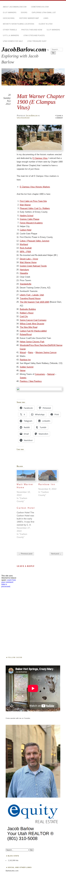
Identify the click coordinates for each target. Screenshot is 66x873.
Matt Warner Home (28, 262)
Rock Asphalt (26, 248)
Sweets (23, 378)
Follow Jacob (15, 657)
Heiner (22, 370)
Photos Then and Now (31, 30)
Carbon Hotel (25, 230)
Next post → (56, 554)
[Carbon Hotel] (27, 522)
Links (45, 18)
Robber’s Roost (26, 313)
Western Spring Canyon (45, 352)
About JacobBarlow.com (14, 7)
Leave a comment (59, 117)
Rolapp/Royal (26, 334)
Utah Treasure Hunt (37, 41)
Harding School (26, 215)
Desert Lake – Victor (29, 259)
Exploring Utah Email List (44, 12)
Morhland (24, 244)
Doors (24, 12)
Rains (30, 352)
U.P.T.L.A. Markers (11, 35)
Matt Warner (25, 205)
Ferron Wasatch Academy (31, 223)
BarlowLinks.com (12, 871)
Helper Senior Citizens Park (32, 342)
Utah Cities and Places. (34, 35)
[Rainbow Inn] (47, 475)
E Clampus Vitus (40, 158)
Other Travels (10, 30)
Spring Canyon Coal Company (33, 320)
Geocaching (9, 18)
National (50, 374)
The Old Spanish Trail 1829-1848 (34, 302)
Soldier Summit (26, 367)
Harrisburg (24, 269)
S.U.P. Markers (53, 30)
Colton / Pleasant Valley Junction (34, 241)
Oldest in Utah (45, 24)
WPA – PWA (25, 251)
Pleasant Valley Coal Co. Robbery (35, 208)
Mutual (23, 352)
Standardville (25, 284)
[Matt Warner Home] (26, 475)
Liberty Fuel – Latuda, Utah (32, 295)
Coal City (24, 316)
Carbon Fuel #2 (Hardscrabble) (33, 331)
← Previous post (25, 554)
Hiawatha (24, 273)
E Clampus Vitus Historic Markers (35, 187)
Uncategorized (23, 118)
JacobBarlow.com (23, 49)
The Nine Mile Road (28, 327)
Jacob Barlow (32, 116)
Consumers (40, 374)
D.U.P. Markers (9, 12)
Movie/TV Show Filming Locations (18, 24)
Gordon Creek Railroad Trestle (33, 266)
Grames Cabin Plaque (29, 219)
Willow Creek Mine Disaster (32, 324)
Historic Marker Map (29, 18)
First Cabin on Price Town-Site (33, 201)
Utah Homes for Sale (13, 41)
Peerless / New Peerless (31, 381)
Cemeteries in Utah (40, 7)
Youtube (27, 718)
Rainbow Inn (25, 360)
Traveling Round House (30, 298)
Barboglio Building (28, 309)
